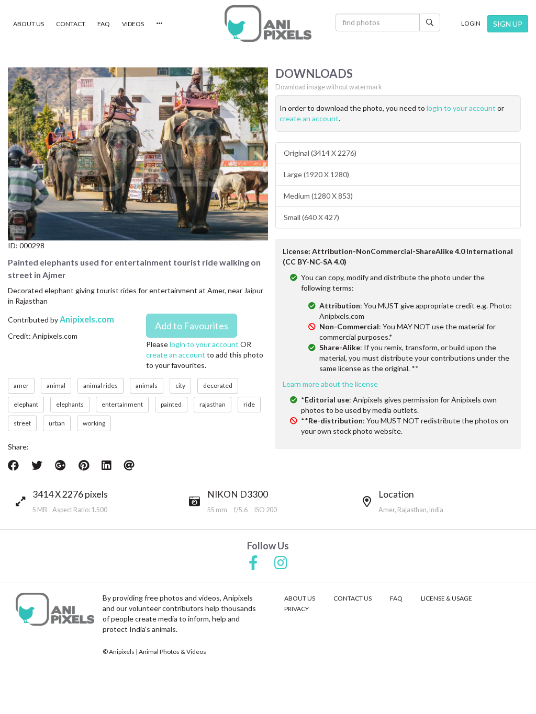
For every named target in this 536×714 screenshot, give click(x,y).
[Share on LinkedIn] (106, 465)
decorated (217, 385)
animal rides (100, 385)
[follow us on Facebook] (253, 563)
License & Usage (446, 598)
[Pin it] (84, 465)
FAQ (103, 24)
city (180, 385)
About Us (28, 24)
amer (21, 385)
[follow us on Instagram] (280, 563)
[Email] (129, 465)
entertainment (122, 404)
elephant (26, 404)
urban (57, 423)
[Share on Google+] (60, 465)
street (22, 423)
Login (471, 23)
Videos (133, 24)
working (94, 423)
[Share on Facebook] (13, 465)
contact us (352, 598)
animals (147, 385)
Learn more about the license (330, 383)
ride (249, 404)
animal (56, 385)
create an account (175, 354)
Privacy (296, 609)
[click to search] (429, 22)
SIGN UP (507, 23)
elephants (70, 404)
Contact (70, 24)
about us (299, 598)
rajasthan (212, 404)
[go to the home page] (268, 23)
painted (171, 404)
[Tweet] (36, 465)
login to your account (204, 344)
